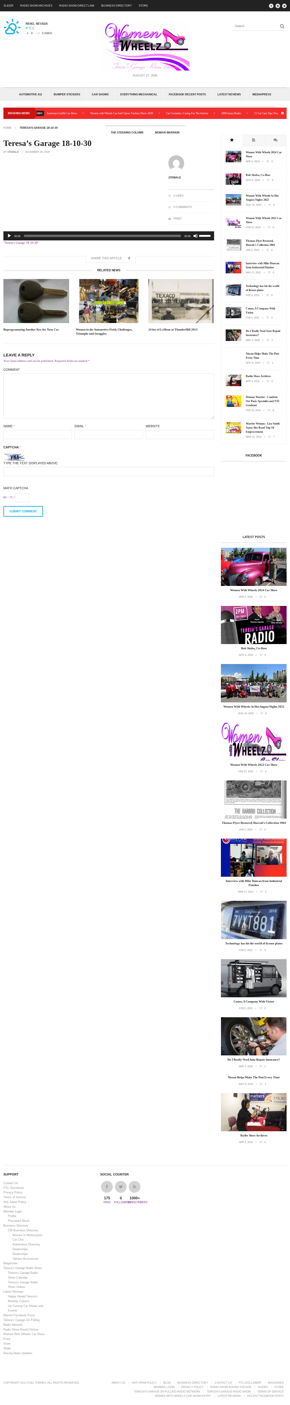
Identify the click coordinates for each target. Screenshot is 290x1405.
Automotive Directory (26, 1244)
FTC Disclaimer (13, 1188)
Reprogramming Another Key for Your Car (31, 329)
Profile (12, 1216)
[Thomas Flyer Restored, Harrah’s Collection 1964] (233, 249)
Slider (8, 5)
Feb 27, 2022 (253, 227)
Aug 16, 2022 (253, 204)
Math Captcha (15, 488)
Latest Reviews (229, 94)
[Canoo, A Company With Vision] (233, 317)
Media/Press (261, 94)
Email (80, 426)
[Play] (9, 236)
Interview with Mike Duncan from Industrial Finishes (262, 265)
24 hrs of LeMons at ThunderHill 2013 (173, 329)
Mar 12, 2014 (253, 436)
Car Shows (100, 94)
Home (7, 127)
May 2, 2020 (253, 340)
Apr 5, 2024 (253, 161)
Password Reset (18, 1220)
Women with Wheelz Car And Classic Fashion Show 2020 (96, 113)
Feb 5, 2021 (252, 295)
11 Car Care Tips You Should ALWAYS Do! (253, 113)
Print (177, 218)
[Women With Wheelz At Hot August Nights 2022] (233, 204)
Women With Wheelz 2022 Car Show (264, 220)
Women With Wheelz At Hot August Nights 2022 (262, 197)
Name (8, 426)
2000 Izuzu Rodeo (206, 113)
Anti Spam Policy (14, 1202)
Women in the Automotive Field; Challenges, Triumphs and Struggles (104, 331)
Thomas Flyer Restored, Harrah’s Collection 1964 (260, 243)
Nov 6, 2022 (253, 180)
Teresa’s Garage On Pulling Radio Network (167, 1391)
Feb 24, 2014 (253, 410)
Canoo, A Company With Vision (260, 310)
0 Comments (182, 207)
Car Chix (18, 1239)
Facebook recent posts (187, 94)
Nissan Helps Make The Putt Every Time (262, 355)
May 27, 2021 (253, 272)
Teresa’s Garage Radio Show (22, 1268)
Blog (167, 1382)
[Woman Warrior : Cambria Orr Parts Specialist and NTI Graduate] (233, 405)
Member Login (12, 1211)
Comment (11, 369)
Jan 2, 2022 (252, 250)
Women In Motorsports (27, 1235)
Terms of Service (14, 1197)
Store (143, 5)
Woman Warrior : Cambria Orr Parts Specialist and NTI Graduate (262, 401)
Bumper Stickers (67, 94)
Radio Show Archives (36, 5)
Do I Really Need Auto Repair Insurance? (263, 333)
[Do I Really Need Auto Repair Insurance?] (233, 340)
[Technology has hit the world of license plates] (233, 294)
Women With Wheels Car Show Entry (183, 1396)
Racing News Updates (17, 1353)
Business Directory (116, 5)
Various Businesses (25, 1258)
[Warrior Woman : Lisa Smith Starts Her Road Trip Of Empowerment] (233, 432)
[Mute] (195, 236)
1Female (13, 152)
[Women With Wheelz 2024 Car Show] (233, 161)
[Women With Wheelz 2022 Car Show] (233, 227)
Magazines (10, 1263)
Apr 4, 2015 (253, 381)
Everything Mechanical (138, 94)
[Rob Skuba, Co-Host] (233, 183)
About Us (9, 1206)
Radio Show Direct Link (76, 5)
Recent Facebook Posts (19, 1315)
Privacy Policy (12, 1192)
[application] (108, 235)
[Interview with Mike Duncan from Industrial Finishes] (233, 272)
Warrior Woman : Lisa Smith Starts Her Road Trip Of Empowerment (263, 427)
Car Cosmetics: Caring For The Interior (162, 113)
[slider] (205, 235)
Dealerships (20, 1249)
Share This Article (107, 258)
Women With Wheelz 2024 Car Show (264, 154)
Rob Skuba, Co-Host (258, 175)
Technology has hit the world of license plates (262, 288)
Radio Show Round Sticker (21, 1329)
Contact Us (10, 1183)
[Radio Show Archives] (233, 385)
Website (153, 426)
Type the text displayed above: (30, 463)
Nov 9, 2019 (253, 362)
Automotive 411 (30, 94)
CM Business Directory (23, 1230)
